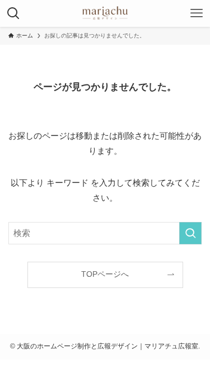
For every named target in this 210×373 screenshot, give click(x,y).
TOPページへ (105, 274)
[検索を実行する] (190, 233)
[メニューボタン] (196, 13)
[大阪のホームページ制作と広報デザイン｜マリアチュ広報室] (105, 13)
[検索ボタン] (13, 13)
